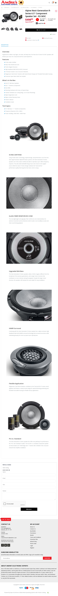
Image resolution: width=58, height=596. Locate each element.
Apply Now (41, 23)
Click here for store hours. (7, 541)
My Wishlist (33, 531)
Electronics (6, 7)
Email (4, 478)
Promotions (33, 533)
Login (31, 545)
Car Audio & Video (25, 7)
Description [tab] (4, 44)
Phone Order (33, 543)
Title (4, 484)
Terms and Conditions (35, 537)
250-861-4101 (4, 533)
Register (32, 547)
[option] (12, 17)
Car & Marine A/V (15, 7)
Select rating (6, 467)
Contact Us (33, 529)
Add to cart (42, 30)
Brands (32, 535)
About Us (32, 527)
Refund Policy (33, 541)
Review (4, 491)
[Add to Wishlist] (56, 11)
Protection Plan (34, 539)
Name (4, 472)
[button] (49, 2)
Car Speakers (34, 7)
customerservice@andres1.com (9, 537)
